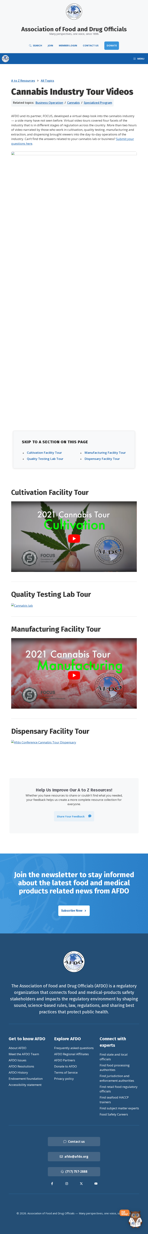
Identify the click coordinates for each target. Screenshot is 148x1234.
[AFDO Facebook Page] (52, 1183)
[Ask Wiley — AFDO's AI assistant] (131, 1219)
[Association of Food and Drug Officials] (5, 58)
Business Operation (49, 103)
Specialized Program (98, 103)
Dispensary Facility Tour (102, 459)
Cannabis (73, 103)
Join (50, 45)
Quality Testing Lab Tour (45, 459)
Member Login (68, 45)
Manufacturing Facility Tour (105, 452)
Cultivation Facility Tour (44, 452)
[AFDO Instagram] (66, 1183)
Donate (112, 45)
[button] (74, 816)
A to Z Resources (23, 81)
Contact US (91, 45)
